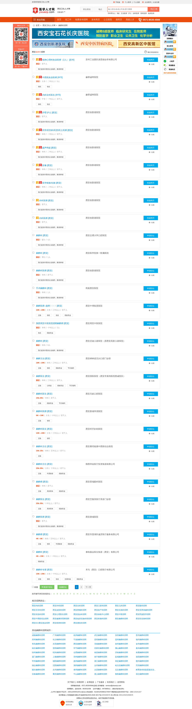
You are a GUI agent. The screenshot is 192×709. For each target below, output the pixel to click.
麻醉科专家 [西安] (44, 570)
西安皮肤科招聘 (59, 610)
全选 (36, 587)
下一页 (88, 587)
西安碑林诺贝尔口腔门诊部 (98, 358)
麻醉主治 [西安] (43, 358)
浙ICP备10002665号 (103, 695)
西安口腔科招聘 (100, 606)
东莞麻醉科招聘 (59, 644)
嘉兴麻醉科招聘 (142, 648)
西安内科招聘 (37, 606)
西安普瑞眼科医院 (94, 482)
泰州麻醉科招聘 (80, 670)
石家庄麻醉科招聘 (101, 648)
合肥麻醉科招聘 (80, 652)
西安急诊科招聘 (80, 614)
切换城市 (60, 12)
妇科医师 (136, 13)
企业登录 (148, 2)
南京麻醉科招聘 (38, 648)
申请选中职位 (47, 587)
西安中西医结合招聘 (40, 619)
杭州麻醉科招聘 (80, 635)
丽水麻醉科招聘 (38, 670)
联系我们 (110, 682)
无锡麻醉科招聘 (100, 644)
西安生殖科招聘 (121, 610)
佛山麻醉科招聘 (121, 648)
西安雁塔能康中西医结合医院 (99, 446)
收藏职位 (63, 587)
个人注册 (136, 2)
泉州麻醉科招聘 (121, 644)
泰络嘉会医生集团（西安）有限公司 (102, 552)
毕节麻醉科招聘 (80, 648)
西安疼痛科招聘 (100, 619)
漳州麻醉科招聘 (80, 657)
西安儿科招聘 (120, 606)
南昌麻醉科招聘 (100, 652)
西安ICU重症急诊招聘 (41, 623)
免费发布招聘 (81, 19)
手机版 (117, 2)
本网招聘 (80, 682)
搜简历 (119, 19)
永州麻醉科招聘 (59, 670)
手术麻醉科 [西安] (44, 288)
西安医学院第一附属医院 (97, 253)
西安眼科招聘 (141, 606)
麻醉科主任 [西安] (44, 446)
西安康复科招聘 (80, 623)
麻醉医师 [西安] (43, 517)
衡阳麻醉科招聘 (121, 674)
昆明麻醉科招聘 (100, 639)
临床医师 (151, 13)
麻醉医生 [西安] (43, 376)
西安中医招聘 (120, 614)
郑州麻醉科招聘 (38, 639)
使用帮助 (121, 682)
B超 (118, 13)
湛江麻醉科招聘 (100, 661)
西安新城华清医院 (94, 411)
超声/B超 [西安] (49, 148)
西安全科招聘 (79, 606)
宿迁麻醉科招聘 (142, 674)
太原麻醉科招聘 (100, 670)
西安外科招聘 (58, 606)
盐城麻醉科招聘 (121, 657)
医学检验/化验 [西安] (51, 183)
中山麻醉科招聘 (80, 674)
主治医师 (124, 13)
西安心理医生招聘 (60, 614)
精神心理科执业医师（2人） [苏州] (58, 60)
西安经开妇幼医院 (94, 429)
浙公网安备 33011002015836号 (122, 695)
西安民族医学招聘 (143, 614)
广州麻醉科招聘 (59, 635)
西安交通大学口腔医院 (96, 235)
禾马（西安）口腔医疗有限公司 (100, 570)
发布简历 (95, 19)
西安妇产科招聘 (100, 610)
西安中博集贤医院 (94, 306)
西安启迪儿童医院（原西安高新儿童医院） (105, 341)
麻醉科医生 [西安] (44, 394)
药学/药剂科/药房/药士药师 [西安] (57, 130)
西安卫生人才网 (49, 25)
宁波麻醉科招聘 (80, 639)
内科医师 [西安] (46, 218)
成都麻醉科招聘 (38, 635)
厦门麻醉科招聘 (38, 657)
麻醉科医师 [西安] (44, 270)
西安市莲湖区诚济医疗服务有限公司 (102, 534)
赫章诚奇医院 (92, 77)
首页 (59, 19)
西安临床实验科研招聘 (83, 619)
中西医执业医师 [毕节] (52, 77)
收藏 (152, 64)
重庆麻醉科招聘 (59, 674)
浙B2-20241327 (135, 692)
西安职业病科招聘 (143, 619)
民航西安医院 (92, 288)
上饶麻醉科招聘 (59, 657)
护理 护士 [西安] (49, 112)
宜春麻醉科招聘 (38, 674)
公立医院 (108, 19)
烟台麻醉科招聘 (38, 665)
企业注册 (156, 2)
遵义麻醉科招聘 (100, 674)
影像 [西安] (47, 165)
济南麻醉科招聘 (121, 652)
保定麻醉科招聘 (121, 661)
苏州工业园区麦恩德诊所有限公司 (101, 59)
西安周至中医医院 (94, 323)
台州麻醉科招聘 (100, 665)
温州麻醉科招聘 (121, 639)
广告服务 (100, 682)
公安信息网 (88, 702)
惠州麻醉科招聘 (80, 661)
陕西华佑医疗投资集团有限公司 (100, 464)
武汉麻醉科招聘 (100, 635)
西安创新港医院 (93, 112)
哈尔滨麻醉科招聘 (122, 665)
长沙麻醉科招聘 (59, 639)
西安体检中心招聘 (101, 614)
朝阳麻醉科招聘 (59, 661)
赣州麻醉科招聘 (142, 661)
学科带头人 (112, 13)
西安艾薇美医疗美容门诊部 (98, 499)
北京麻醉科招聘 (121, 670)
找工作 (68, 19)
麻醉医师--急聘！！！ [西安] (49, 306)
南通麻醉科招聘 (142, 652)
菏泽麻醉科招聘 (142, 665)
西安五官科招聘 (38, 610)
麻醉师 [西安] (42, 482)
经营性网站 (70, 702)
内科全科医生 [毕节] (51, 95)
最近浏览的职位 (153, 52)
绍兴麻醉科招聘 (59, 652)
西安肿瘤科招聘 (80, 610)
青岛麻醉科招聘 (38, 644)
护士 (130, 13)
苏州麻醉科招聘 (142, 635)
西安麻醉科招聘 (121, 619)
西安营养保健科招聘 (144, 610)
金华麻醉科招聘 (142, 644)
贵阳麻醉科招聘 (59, 648)
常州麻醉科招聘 (38, 661)
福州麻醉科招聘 (142, 639)
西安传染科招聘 (38, 614)
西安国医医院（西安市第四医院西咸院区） (105, 376)
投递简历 (150, 60)
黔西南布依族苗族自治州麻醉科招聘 (146, 670)
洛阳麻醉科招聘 (142, 657)
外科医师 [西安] (46, 200)
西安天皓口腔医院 (94, 394)
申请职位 (150, 236)
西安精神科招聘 (59, 623)
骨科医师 (143, 13)
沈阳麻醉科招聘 (59, 665)
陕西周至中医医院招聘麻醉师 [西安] (52, 323)
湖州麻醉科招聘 (80, 665)
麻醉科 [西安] (42, 235)
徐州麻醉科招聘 (38, 652)
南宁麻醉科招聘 (100, 657)
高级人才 (130, 19)
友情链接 (90, 682)
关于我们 (71, 682)
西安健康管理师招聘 (61, 619)
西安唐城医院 (92, 517)
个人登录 (128, 2)
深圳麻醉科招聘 (121, 635)
